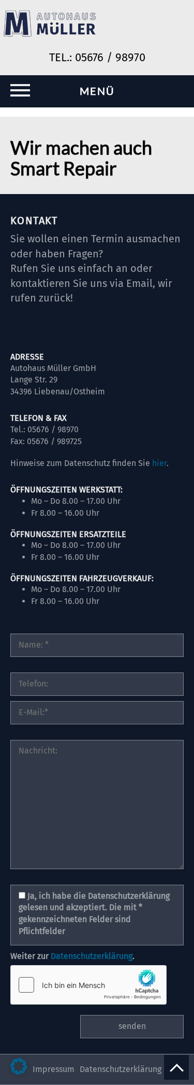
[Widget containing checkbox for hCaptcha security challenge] (88, 985)
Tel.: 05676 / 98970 (97, 57)
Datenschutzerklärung (91, 956)
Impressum (53, 1069)
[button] (18, 1066)
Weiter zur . (72, 956)
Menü (97, 91)
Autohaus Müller (50, 24)
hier (159, 463)
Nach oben (176, 1067)
